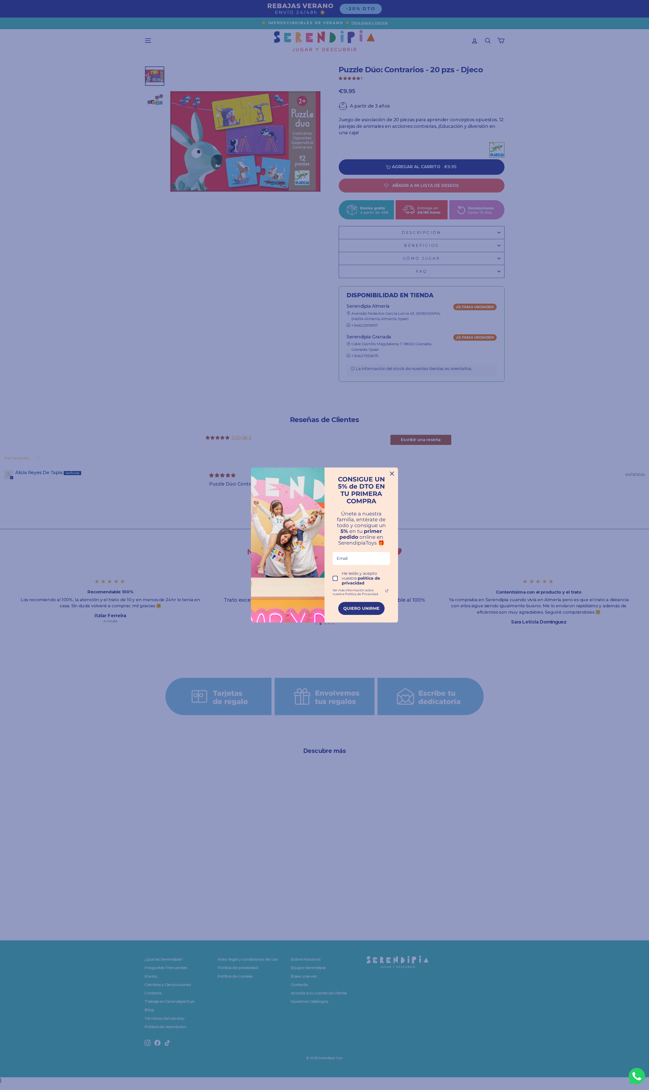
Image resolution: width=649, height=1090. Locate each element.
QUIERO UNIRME (361, 608)
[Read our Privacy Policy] (387, 591)
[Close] (392, 474)
